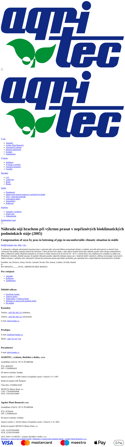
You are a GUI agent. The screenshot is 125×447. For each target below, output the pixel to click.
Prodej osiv (10, 214)
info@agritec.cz (13, 321)
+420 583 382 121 (15, 317)
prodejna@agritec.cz (15, 335)
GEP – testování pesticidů (16, 197)
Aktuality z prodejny (14, 212)
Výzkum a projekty (13, 165)
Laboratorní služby (13, 199)
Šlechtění (4, 173)
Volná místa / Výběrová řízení (17, 299)
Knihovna (10, 203)
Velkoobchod (11, 216)
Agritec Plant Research (15, 145)
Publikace (9, 162)
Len (7, 177)
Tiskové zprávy (12, 296)
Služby (3, 188)
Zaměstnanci (11, 154)
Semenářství (10, 201)
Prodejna (4, 207)
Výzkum (4, 158)
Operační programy (13, 167)
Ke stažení (10, 303)
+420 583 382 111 (15, 313)
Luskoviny (10, 180)
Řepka (8, 184)
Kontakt (9, 152)
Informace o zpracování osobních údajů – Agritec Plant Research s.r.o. (60, 439)
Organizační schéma (13, 147)
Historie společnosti (13, 150)
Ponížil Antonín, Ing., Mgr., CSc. (13, 245)
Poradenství (10, 192)
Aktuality (9, 143)
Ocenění (9, 169)
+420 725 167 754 (14, 339)
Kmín (8, 182)
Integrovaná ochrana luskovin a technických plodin (25, 194)
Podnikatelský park (8, 220)
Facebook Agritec (13, 294)
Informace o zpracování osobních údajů (21, 301)
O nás (3, 139)
